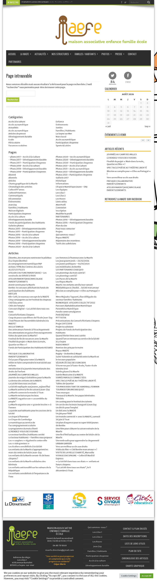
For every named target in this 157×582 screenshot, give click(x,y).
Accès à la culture (16, 121)
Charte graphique (135, 566)
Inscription (61, 210)
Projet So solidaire (64, 326)
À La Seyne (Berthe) (17, 261)
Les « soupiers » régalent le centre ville (27, 440)
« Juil (108, 126)
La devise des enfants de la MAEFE (25, 380)
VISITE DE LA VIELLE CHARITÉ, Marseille (75, 452)
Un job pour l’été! (64, 413)
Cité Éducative (15, 302)
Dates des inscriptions (135, 536)
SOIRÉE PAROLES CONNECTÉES (71, 377)
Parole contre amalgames (68, 311)
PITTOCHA (61, 317)
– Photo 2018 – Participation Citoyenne (27, 171)
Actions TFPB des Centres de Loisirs (25, 266)
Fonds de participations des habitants (26, 222)
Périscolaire (14, 142)
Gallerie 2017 (62, 177)
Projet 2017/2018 (64, 323)
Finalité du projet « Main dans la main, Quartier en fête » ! (46, 2)
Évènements (14, 201)
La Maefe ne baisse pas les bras (23, 395)
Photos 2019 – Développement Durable (27, 240)
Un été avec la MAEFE (66, 410)
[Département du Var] (18, 506)
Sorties (59, 127)
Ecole (11, 139)
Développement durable (20, 136)
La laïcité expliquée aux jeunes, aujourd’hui (29, 386)
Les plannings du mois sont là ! (70, 272)
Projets (59, 231)
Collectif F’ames (16, 189)
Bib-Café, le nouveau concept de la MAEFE (28, 296)
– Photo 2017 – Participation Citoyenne (27, 162)
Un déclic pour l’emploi (67, 407)
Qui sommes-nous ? (65, 234)
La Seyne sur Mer (64, 133)
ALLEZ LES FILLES (16, 269)
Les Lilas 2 (61, 195)
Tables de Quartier (65, 383)
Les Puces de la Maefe (66, 278)
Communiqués (15, 195)
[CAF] (49, 506)
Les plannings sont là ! (66, 275)
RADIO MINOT (62, 344)
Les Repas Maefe (64, 281)
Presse (118, 54)
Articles (12, 180)
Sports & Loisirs (63, 145)
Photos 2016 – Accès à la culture (23, 234)
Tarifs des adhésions (66, 243)
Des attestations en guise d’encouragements (30, 332)
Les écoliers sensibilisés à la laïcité (25, 446)
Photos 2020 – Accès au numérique (73, 156)
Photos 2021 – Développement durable (74, 171)
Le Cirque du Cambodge (20, 419)
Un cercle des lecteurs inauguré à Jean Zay (76, 404)
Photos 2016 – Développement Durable (74, 219)
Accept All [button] (146, 575)
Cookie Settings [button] (128, 575)
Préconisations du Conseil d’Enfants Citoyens (78, 320)
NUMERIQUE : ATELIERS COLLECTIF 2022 (75, 302)
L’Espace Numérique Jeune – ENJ (71, 186)
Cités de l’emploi (16, 305)
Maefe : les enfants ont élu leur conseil (74, 284)
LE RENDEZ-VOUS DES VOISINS (23, 431)
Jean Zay (12, 204)
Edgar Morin (60, 564)
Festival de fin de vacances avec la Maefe (28, 338)
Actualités (40, 54)
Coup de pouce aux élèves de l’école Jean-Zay (30, 317)
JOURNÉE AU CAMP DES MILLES (23, 374)
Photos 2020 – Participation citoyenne (74, 162)
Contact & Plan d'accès (135, 528)
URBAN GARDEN (64, 443)
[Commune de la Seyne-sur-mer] (79, 504)
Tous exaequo (62, 392)
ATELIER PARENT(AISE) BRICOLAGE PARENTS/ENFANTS (124, 188)
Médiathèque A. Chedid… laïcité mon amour (77, 287)
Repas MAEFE (62, 237)
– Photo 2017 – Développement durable (27, 159)
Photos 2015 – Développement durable (27, 228)
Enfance (60, 121)
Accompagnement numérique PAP (25, 263)
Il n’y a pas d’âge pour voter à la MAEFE (26, 359)
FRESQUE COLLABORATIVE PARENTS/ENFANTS (120, 182)
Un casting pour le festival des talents (74, 401)
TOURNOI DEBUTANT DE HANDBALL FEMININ (77, 386)
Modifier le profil (64, 213)
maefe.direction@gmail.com (59, 550)
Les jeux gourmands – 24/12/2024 (72, 261)
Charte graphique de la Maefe (22, 183)
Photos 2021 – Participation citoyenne (74, 174)
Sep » (148, 126)
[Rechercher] (148, 2)
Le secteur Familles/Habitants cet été (26, 434)
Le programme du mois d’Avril (23, 428)
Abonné (12, 174)
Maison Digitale (16, 210)
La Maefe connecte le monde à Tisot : (26, 392)
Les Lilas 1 (60, 192)
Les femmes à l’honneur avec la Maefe (74, 257)
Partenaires (15, 62)
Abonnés (12, 177)
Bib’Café (12, 293)
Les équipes (61, 189)
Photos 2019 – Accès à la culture (23, 237)
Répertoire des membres (68, 240)
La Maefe (24, 54)
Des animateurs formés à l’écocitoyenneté (28, 329)
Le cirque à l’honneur (18, 416)
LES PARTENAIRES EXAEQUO (69, 269)
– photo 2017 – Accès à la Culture (24, 156)
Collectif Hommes (17, 192)
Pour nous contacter (65, 228)
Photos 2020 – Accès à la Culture (24, 246)
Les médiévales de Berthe (68, 266)
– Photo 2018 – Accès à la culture (24, 165)
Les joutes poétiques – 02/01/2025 (73, 263)
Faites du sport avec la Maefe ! (22, 335)
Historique (61, 180)
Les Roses (60, 198)
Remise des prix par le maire (69, 347)
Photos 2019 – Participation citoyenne (26, 243)
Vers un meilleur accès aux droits (72, 446)
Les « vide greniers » (19, 443)
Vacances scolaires (17, 145)
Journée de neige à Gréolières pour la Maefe (29, 377)
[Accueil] (22, 535)
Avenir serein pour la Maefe (21, 284)
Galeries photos (16, 225)
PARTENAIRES (63, 216)
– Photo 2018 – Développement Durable (27, 168)
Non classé (61, 136)
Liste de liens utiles (135, 543)
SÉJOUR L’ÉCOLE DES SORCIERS (71, 362)
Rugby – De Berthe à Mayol (69, 353)
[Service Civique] (109, 506)
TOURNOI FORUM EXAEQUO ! (70, 389)
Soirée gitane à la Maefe (67, 371)
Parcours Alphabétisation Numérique (74, 305)
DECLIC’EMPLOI (15, 326)
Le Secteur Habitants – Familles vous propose (30, 437)
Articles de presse (17, 133)
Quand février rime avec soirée (71, 335)
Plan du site (61, 225)
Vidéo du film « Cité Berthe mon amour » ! (76, 449)
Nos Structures (60, 54)
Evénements (62, 124)
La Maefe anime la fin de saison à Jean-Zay (29, 389)
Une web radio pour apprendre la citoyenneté (77, 440)
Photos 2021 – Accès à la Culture (71, 165)
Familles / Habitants (85, 54)
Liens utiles (61, 201)
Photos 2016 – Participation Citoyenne (74, 222)
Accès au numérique (18, 124)
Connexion (61, 207)
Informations (62, 183)
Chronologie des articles (20, 186)
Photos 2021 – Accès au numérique (72, 168)
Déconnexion (14, 198)
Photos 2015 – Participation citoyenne (26, 231)
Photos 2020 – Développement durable (75, 159)
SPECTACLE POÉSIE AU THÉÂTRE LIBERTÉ (76, 380)
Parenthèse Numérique (67, 308)
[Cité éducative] (139, 502)
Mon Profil (61, 204)
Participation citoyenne (67, 142)
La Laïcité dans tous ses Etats (22, 383)
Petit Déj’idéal (62, 314)
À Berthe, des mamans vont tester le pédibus (30, 257)
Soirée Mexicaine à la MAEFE (69, 374)
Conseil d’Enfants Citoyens (21, 314)
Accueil (12, 54)
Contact (132, 54)
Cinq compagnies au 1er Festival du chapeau (29, 299)
